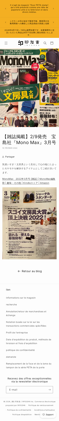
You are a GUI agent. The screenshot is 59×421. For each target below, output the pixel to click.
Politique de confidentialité (19, 410)
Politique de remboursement (40, 405)
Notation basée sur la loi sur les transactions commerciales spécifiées (26, 324)
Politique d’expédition (22, 414)
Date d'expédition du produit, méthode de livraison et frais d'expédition (28, 341)
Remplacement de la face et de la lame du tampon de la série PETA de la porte (28, 365)
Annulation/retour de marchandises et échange (26, 313)
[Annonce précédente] (5, 8)
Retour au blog (32, 271)
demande (11, 357)
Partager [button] (10, 156)
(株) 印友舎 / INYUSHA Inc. (22, 401)
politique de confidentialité (20, 350)
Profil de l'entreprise (17, 332)
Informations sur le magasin (21, 297)
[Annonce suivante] (53, 8)
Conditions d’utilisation (44, 410)
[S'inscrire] (49, 389)
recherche (11, 304)
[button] (6, 43)
